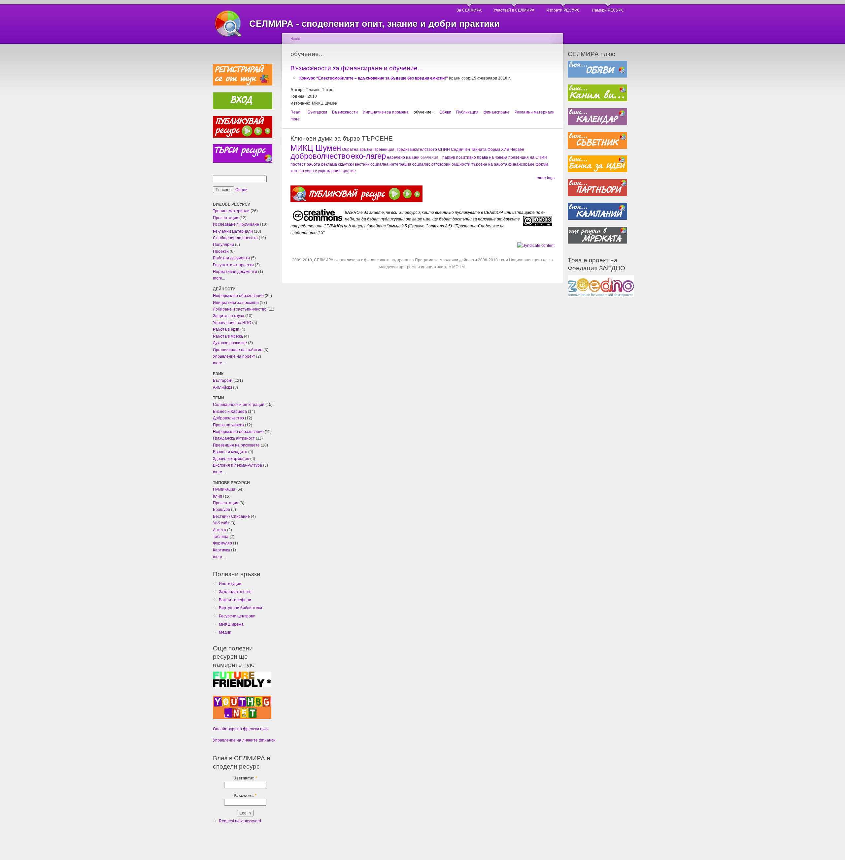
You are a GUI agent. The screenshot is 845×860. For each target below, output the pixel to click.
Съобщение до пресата (235, 238)
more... (219, 278)
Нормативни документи (235, 271)
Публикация (224, 489)
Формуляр (222, 543)
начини (413, 157)
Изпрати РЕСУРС (563, 10)
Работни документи (231, 258)
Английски (222, 387)
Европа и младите (230, 451)
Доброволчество (228, 418)
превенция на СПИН (527, 157)
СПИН (444, 149)
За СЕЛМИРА (469, 10)
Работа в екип (226, 329)
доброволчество (320, 155)
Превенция (383, 149)
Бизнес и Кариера (230, 411)
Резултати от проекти (233, 265)
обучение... (424, 112)
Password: (245, 795)
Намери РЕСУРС (608, 10)
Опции (241, 189)
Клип (217, 496)
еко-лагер (368, 155)
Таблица (220, 536)
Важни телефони (235, 600)
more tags (546, 178)
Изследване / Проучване (236, 224)
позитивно (466, 157)
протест (298, 164)
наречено (396, 157)
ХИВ (505, 149)
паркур (448, 157)
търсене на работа (489, 164)
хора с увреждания (323, 171)
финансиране (497, 112)
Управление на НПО (232, 322)
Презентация (225, 503)
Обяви (445, 112)
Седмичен (460, 149)
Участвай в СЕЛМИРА (513, 10)
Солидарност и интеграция (238, 404)
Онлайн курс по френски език (240, 729)
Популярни (223, 244)
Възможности (345, 112)
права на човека (492, 157)
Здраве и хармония (231, 458)
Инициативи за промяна (236, 302)
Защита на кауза (228, 316)
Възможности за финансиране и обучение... (356, 68)
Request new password (240, 821)
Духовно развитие (230, 343)
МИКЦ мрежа (231, 624)
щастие (349, 171)
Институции (230, 583)
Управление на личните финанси (244, 740)
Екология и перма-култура (237, 465)
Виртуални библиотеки (240, 608)
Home (295, 39)
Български (222, 380)
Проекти (221, 251)
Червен (517, 149)
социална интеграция (390, 164)
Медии (225, 632)
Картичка (221, 550)
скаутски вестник (353, 164)
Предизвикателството (416, 149)
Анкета (219, 530)
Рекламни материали (233, 231)
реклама (329, 164)
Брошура (221, 509)
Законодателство (235, 591)
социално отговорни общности (441, 164)
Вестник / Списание (231, 516)
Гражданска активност (234, 438)
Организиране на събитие (237, 349)
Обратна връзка (357, 149)
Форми (494, 149)
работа (313, 164)
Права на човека (228, 425)
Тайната (479, 149)
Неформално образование (238, 295)
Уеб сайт (221, 523)
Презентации (225, 217)
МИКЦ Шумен (315, 148)
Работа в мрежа (228, 336)
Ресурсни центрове (237, 616)
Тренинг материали (231, 211)
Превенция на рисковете (236, 445)
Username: (245, 778)
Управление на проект (234, 356)
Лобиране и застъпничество (239, 309)
